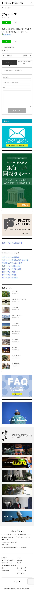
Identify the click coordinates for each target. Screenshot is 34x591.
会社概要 (4, 557)
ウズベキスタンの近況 (15, 263)
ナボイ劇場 (15, 307)
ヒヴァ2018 (15, 323)
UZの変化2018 (16, 331)
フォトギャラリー (22, 568)
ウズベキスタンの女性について (12, 243)
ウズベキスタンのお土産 (10, 278)
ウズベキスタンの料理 (9, 275)
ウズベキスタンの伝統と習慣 (11, 269)
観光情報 (5, 263)
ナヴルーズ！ (15, 339)
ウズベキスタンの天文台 (19, 299)
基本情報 (19, 560)
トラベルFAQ (21, 573)
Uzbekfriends (10, 47)
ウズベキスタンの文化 (9, 272)
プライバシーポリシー (8, 560)
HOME (19, 557)
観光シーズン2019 (17, 315)
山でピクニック (16, 355)
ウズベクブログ (21, 570)
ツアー (19, 565)
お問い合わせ (5, 570)
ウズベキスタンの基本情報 (10, 257)
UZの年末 (14, 347)
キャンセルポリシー (7, 563)
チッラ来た (15, 291)
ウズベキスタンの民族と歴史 (11, 266)
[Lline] (6, 22)
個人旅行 (19, 563)
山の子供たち (15, 363)
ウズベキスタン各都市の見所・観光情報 (15, 260)
